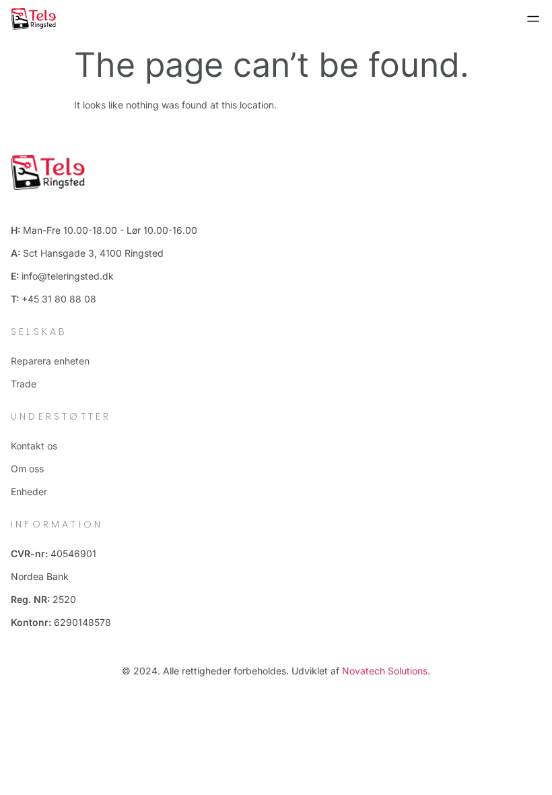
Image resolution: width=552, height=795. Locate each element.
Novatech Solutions (384, 670)
